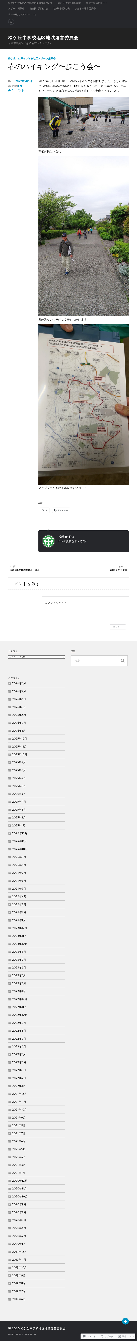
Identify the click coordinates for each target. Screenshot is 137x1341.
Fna (20, 85)
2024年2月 (19, 912)
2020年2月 (19, 1236)
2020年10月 (20, 1196)
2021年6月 (19, 1141)
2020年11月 (19, 1188)
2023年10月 (19, 944)
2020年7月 (19, 1220)
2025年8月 (19, 770)
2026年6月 (19, 699)
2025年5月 (19, 793)
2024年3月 (19, 904)
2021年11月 (19, 1101)
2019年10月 (19, 1267)
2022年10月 (19, 1014)
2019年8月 (19, 1283)
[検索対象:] (99, 660)
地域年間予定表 (61, 8)
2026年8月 (19, 683)
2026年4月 (19, 715)
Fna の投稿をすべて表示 (73, 541)
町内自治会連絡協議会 (69, 2)
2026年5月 (19, 707)
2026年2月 (19, 722)
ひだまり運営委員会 (85, 8)
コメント (117, 626)
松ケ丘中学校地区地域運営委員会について (30, 2)
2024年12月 (19, 833)
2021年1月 (18, 1172)
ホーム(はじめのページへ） (22, 14)
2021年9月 (19, 1117)
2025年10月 (19, 754)
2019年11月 (19, 1259)
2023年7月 (19, 959)
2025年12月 (19, 738)
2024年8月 (19, 865)
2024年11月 (19, 841)
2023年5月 (19, 975)
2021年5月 (18, 1149)
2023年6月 (19, 967)
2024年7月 (19, 872)
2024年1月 (19, 920)
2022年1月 (19, 1086)
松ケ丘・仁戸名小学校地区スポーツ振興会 (32, 58)
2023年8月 (19, 951)
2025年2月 (19, 817)
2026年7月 (19, 691)
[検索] (123, 660)
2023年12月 (19, 928)
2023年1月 (19, 991)
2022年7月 (19, 1038)
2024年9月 (19, 857)
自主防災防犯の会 (39, 8)
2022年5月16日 (24, 81)
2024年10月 (20, 849)
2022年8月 (19, 1030)
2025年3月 (19, 809)
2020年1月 (19, 1243)
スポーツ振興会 (16, 8)
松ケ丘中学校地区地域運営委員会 (43, 37)
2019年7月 (19, 1291)
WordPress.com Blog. (22, 1334)
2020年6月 (19, 1228)
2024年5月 (19, 888)
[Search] (11, 22)
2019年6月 (19, 1299)
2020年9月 (19, 1204)
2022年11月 (19, 1007)
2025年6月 (19, 786)
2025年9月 (19, 762)
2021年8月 (19, 1125)
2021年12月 (19, 1093)
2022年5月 (19, 1054)
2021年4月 (19, 1157)
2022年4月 (19, 1062)
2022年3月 (19, 1070)
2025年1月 (18, 825)
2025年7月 (19, 778)
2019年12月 (19, 1251)
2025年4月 (19, 801)
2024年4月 (19, 896)
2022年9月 (19, 1022)
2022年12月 (19, 999)
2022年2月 (19, 1078)
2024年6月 (19, 880)
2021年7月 (19, 1133)
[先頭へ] (125, 1321)
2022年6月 (19, 1046)
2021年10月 (19, 1109)
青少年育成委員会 (95, 2)
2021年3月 (19, 1164)
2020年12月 (19, 1180)
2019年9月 (19, 1275)
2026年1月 (19, 730)
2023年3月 (19, 983)
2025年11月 (19, 746)
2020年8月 (19, 1212)
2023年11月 (19, 936)
